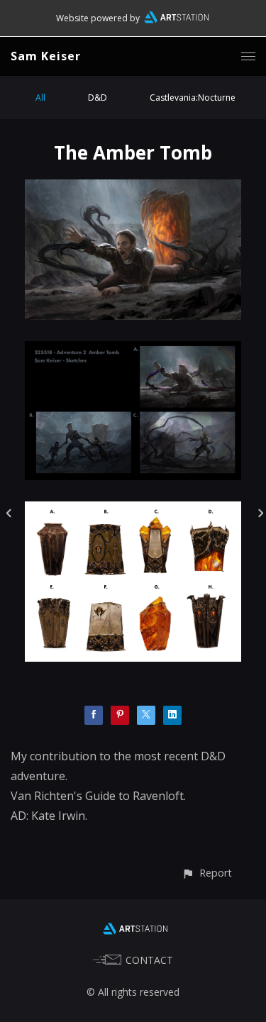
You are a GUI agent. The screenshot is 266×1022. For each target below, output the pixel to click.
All (40, 97)
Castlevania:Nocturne (192, 97)
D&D (97, 97)
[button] (207, 872)
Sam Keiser (46, 56)
